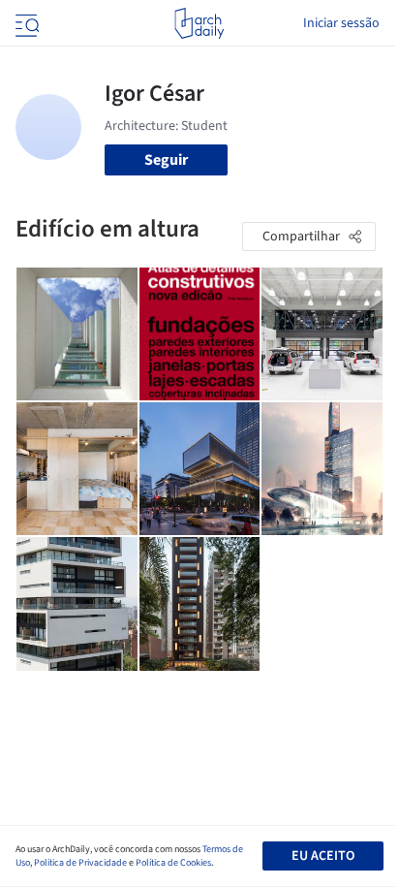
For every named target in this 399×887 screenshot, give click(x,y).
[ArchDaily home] (199, 23)
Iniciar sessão (341, 23)
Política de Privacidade (80, 863)
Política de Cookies (173, 863)
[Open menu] (25, 23)
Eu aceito (323, 856)
